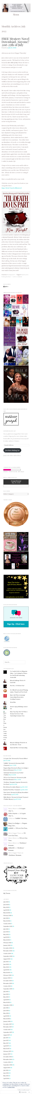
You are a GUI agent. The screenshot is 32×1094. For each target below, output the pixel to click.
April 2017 (6, 1046)
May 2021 (6, 934)
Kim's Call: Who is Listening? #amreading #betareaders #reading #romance (17, 697)
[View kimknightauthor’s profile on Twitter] (6, 286)
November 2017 (7, 1027)
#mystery (23, 274)
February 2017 (7, 1051)
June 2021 (6, 931)
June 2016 (6, 1073)
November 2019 (7, 983)
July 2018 (5, 1008)
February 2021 (7, 942)
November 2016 (7, 1059)
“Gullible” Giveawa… (21, 818)
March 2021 (6, 940)
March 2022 (6, 921)
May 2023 (6, 907)
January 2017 (6, 1054)
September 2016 (7, 1065)
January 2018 (6, 1021)
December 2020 (7, 948)
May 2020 (6, 967)
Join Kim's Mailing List (12, 450)
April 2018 (6, 1016)
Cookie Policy (11, 1087)
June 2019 (6, 994)
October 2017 (6, 1029)
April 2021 (6, 937)
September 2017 (7, 1032)
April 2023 (6, 910)
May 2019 (6, 997)
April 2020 (6, 969)
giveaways (8, 276)
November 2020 (7, 950)
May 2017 (5, 1043)
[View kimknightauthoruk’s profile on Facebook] (4, 286)
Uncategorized (11, 274)
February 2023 (7, 915)
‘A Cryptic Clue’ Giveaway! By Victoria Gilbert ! (15, 758)
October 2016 (7, 1062)
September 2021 (7, 926)
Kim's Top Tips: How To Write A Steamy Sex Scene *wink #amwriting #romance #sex (18, 713)
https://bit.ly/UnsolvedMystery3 (12, 188)
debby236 (11, 848)
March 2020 (6, 972)
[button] (6, 299)
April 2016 (6, 1078)
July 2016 (5, 1070)
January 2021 (6, 945)
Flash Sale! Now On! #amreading (18, 747)
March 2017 (6, 1048)
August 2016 (6, 1067)
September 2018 (7, 1005)
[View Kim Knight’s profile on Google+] (8, 286)
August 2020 (6, 959)
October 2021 (7, 923)
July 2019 (5, 991)
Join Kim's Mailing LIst (9, 431)
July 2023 (6, 902)
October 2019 (7, 986)
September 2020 (7, 956)
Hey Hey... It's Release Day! (17, 685)
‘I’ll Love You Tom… (22, 828)
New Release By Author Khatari (11, 787)
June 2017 (5, 1040)
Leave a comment (17, 276)
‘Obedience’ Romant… (15, 855)
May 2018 (6, 1013)
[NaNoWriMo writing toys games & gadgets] (16, 470)
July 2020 (6, 961)
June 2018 (6, 1010)
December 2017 (7, 1024)
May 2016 (6, 1075)
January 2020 (7, 978)
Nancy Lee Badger (14, 823)
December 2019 (7, 980)
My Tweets (6, 893)
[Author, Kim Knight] (16, 8)
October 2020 (7, 953)
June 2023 (6, 904)
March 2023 (6, 912)
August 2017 (6, 1035)
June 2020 (6, 964)
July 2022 (6, 918)
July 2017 (5, 1037)
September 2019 (7, 988)
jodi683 (10, 828)
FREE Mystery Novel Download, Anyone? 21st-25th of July (15, 42)
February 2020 (7, 975)
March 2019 (6, 1002)
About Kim (13, 702)
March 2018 (6, 1018)
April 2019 (6, 999)
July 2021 (5, 929)
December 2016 (7, 1056)
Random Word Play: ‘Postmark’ (11, 789)
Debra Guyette (12, 813)
